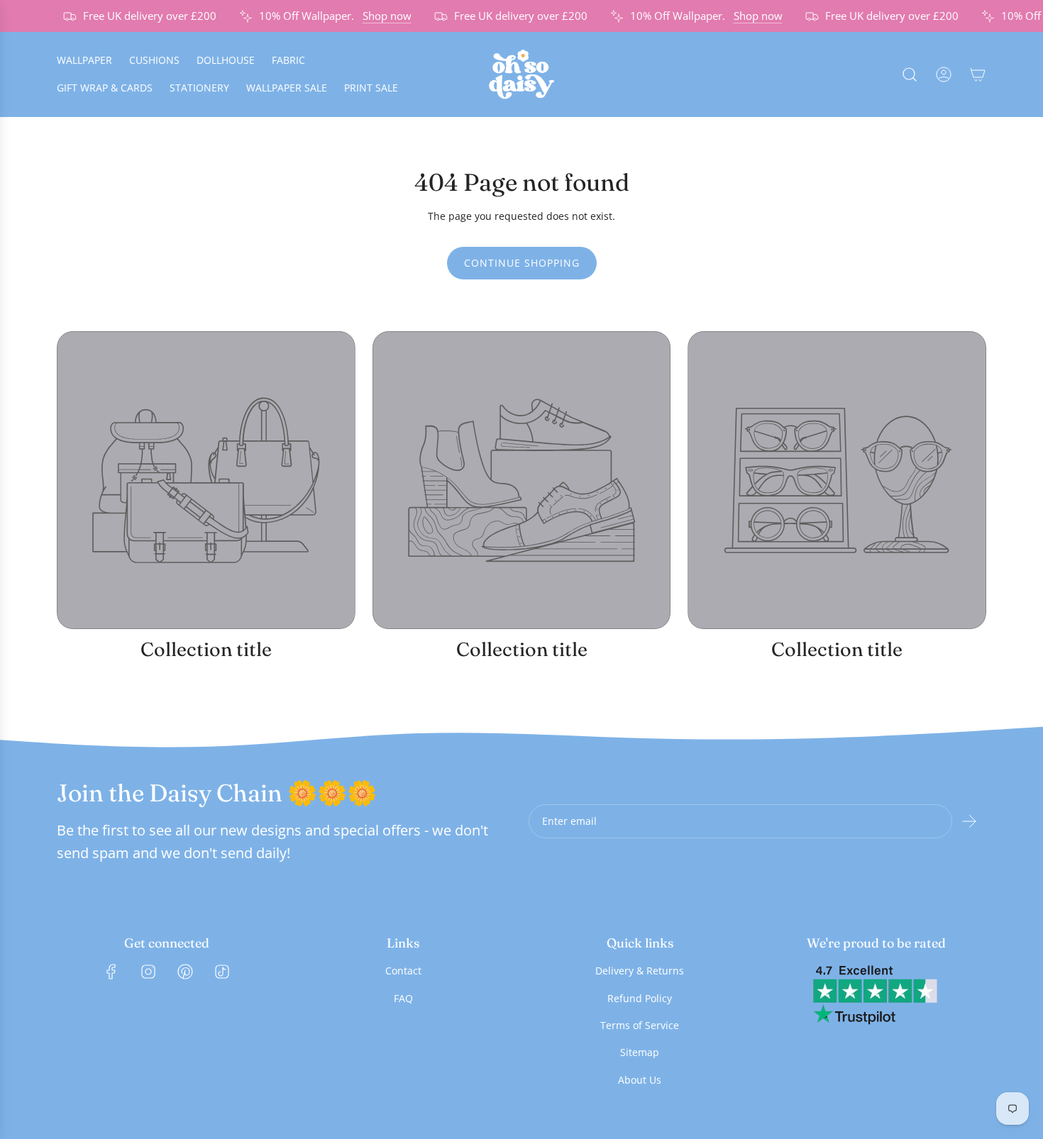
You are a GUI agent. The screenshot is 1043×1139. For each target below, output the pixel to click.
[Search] (910, 74)
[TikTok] (222, 972)
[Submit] (969, 821)
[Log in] (944, 74)
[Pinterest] (185, 972)
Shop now (379, 16)
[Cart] (978, 74)
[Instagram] (148, 972)
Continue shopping (522, 263)
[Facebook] (111, 972)
